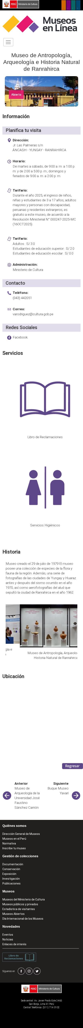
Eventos (7, 934)
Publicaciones (11, 883)
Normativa (9, 843)
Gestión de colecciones (20, 856)
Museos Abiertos (13, 913)
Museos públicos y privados (20, 904)
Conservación (11, 869)
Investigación (11, 878)
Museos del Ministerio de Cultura (23, 899)
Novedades (11, 926)
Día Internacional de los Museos (22, 918)
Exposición (9, 873)
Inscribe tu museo (14, 848)
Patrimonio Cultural (63, 5)
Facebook (20, 337)
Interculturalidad (73, 5)
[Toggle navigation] (8, 42)
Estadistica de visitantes (18, 909)
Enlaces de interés (14, 944)
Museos (8, 891)
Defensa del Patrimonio (78, 5)
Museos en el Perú (14, 838)
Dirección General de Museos (21, 833)
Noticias (7, 939)
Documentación (12, 864)
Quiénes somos (14, 825)
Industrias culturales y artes (68, 5)
